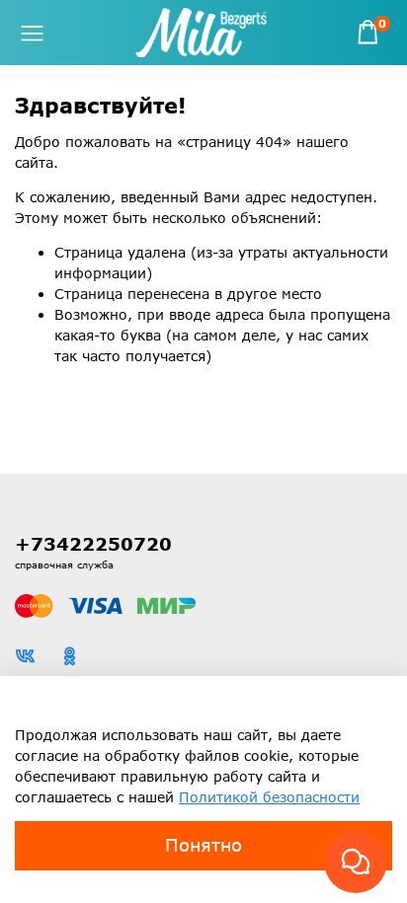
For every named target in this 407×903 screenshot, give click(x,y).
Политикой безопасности (269, 797)
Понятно (203, 845)
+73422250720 (93, 544)
